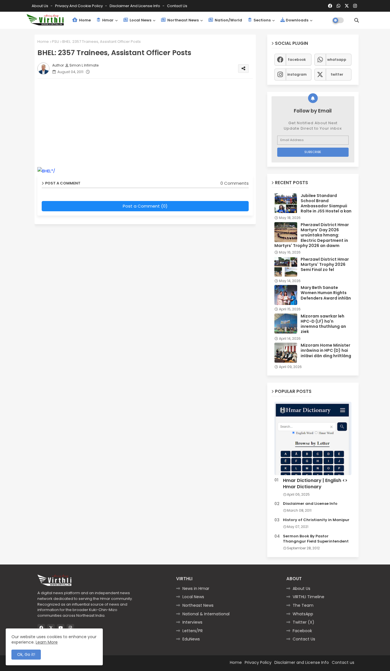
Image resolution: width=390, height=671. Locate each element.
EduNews (191, 639)
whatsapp (336, 59)
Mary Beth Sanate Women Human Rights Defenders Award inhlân (326, 293)
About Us (40, 6)
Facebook (302, 631)
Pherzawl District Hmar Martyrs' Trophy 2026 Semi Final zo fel (325, 264)
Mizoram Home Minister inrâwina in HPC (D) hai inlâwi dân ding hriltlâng (326, 350)
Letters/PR (192, 631)
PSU (55, 41)
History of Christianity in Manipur (316, 520)
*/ (53, 171)
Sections (262, 20)
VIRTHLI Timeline (308, 597)
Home (84, 20)
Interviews (192, 622)
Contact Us (304, 639)
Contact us (177, 6)
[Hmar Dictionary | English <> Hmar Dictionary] (312, 438)
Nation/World (228, 20)
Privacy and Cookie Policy (79, 6)
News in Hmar (195, 588)
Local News (140, 20)
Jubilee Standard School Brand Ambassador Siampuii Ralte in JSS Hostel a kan (326, 203)
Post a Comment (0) (145, 206)
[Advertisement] (148, 123)
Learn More (47, 642)
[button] (356, 20)
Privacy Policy (258, 662)
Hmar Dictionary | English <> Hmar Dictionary (315, 483)
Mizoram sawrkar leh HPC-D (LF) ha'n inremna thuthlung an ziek (323, 324)
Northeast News (182, 20)
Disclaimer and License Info (135, 6)
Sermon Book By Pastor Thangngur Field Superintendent (316, 539)
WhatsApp (303, 614)
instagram (297, 74)
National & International (206, 614)
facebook (297, 59)
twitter (337, 74)
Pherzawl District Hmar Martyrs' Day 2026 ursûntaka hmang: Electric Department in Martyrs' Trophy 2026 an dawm (311, 235)
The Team (303, 605)
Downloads (297, 20)
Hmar (107, 20)
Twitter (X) (303, 622)
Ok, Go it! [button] (26, 654)
